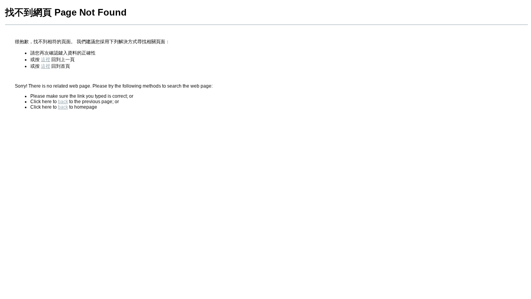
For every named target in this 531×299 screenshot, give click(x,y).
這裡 (45, 59)
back (63, 101)
